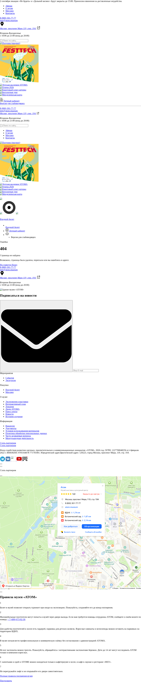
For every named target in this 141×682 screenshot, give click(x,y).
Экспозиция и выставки (17, 401)
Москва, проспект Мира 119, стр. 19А (18, 28)
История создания (14, 416)
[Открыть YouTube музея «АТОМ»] (19, 460)
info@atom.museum (9, 20)
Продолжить (6, 681)
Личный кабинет (11, 101)
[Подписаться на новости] (36, 336)
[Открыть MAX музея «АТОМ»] (14, 460)
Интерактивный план (16, 404)
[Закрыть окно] (1, 466)
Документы (11, 428)
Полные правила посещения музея (16, 676)
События (10, 378)
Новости (10, 414)
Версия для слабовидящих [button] (12, 103)
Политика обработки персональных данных (26, 433)
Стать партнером (8, 443)
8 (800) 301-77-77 (8, 18)
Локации (10, 406)
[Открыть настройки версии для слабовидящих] (7, 235)
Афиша (9, 6)
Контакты (10, 13)
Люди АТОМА (13, 409)
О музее (9, 8)
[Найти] (1, 40)
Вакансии (10, 426)
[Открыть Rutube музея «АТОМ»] (25, 460)
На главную (6, 265)
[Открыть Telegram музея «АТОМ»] (3, 460)
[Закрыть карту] (1, 475)
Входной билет (13, 227)
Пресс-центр (11, 411)
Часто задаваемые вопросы (18, 436)
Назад (14, 265)
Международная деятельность (20, 438)
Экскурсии (11, 380)
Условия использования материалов (22, 431)
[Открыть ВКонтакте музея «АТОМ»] (8, 460)
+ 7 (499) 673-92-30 (16, 619)
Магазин (10, 11)
